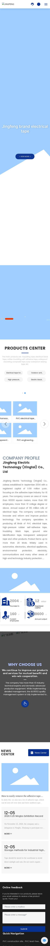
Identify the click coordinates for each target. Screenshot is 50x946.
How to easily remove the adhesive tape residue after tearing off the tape (21, 797)
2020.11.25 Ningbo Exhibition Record (23, 816)
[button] (2, 319)
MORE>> (8, 833)
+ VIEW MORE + (25, 156)
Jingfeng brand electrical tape (25, 128)
